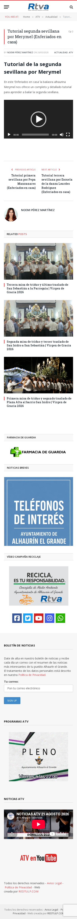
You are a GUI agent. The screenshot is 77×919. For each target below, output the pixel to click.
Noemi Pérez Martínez (20, 52)
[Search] (71, 7)
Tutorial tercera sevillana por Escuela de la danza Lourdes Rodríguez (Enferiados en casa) (56, 184)
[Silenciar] (62, 135)
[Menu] (6, 7)
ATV (71, 52)
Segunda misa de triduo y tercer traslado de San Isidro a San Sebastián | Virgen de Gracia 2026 (39, 345)
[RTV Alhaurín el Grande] (38, 7)
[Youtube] (38, 618)
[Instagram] (49, 618)
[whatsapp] (60, 618)
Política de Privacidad (18, 887)
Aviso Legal (54, 883)
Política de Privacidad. (32, 675)
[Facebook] (17, 618)
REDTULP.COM (28, 891)
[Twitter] (28, 618)
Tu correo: (11, 681)
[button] (38, 119)
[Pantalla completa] (68, 135)
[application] (38, 119)
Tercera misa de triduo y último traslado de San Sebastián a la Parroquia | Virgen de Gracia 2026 (37, 288)
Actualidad (61, 52)
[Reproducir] (9, 135)
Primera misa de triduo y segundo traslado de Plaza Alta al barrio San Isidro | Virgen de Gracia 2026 (39, 402)
